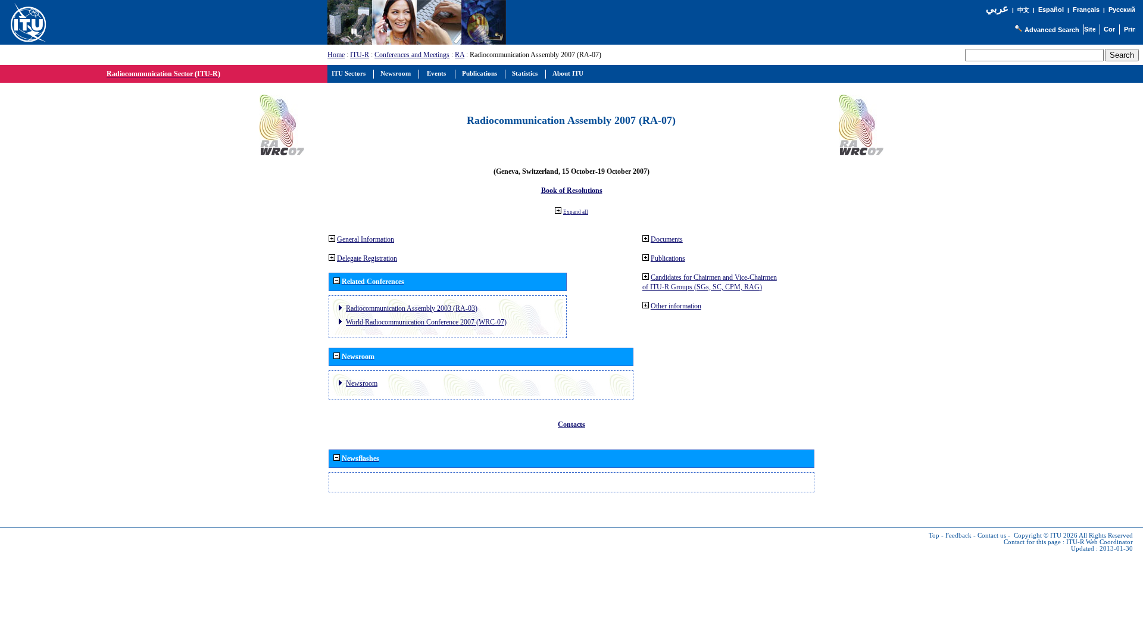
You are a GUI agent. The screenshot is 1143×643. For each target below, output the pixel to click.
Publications (668, 258)
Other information (676, 306)
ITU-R (359, 55)
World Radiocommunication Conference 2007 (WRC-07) (426, 322)
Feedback (958, 535)
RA (459, 55)
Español (1051, 9)
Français (1086, 9)
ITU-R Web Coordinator (1099, 542)
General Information (365, 239)
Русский (1121, 9)
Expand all (575, 212)
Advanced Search (1052, 29)
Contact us (992, 535)
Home (336, 55)
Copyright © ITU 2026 (1046, 535)
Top (934, 535)
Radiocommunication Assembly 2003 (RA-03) (411, 308)
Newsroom (361, 383)
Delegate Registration (367, 258)
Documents (667, 239)
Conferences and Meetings (411, 55)
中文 (1023, 10)
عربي (997, 8)
